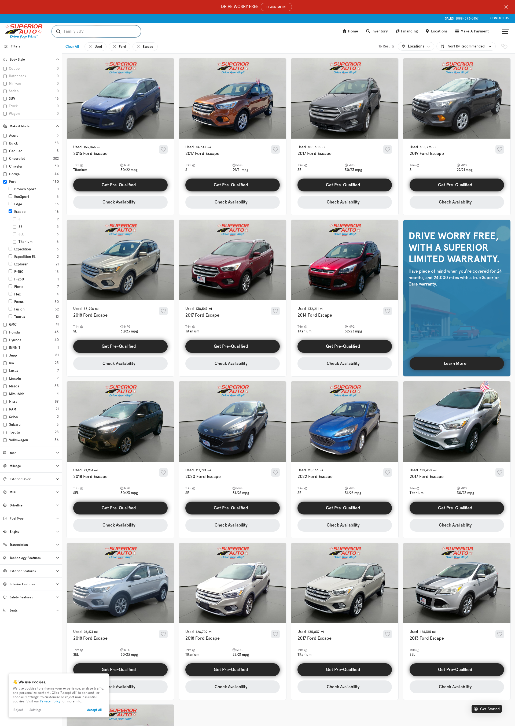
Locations (438, 31)
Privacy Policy (50, 701)
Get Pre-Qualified (119, 184)
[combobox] (91, 31)
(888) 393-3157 (462, 18)
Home (352, 31)
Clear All (72, 47)
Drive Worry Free (253, 6)
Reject (18, 710)
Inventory (379, 31)
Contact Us (499, 18)
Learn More (455, 363)
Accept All (94, 710)
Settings (36, 710)
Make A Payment (474, 31)
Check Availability (118, 202)
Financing (409, 31)
